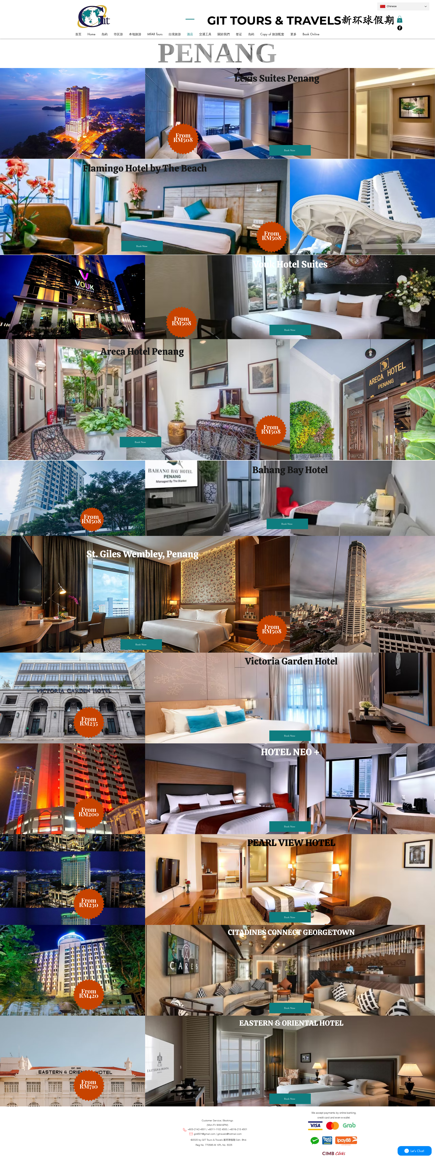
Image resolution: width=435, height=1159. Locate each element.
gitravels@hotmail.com (229, 1133)
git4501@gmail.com (204, 1133)
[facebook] (399, 27)
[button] (400, 19)
